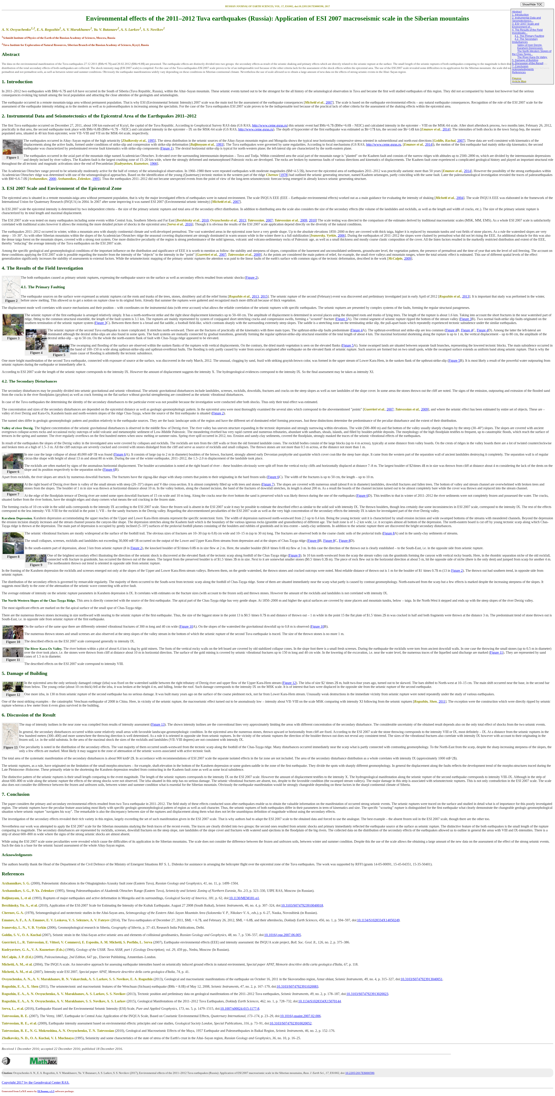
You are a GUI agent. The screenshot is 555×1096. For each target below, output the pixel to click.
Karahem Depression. (530, 48)
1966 (153, 163)
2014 (445, 129)
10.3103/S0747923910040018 (302, 905)
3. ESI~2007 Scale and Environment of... (525, 25)
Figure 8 (389, 533)
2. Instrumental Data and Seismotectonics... (526, 19)
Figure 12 (289, 683)
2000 (52, 179)
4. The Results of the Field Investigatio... (527, 31)
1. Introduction (520, 14)
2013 (242, 220)
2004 (459, 198)
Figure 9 (294, 555)
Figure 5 (348, 345)
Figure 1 (166, 148)
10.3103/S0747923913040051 (421, 979)
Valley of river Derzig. (529, 45)
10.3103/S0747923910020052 (291, 1023)
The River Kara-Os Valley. (532, 57)
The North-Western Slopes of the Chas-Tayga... (531, 53)
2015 (264, 296)
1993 (219, 144)
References (519, 72)
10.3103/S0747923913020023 (367, 994)
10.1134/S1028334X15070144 (319, 1001)
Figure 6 (120, 454)
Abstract (517, 11)
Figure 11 (496, 652)
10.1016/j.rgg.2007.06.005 (282, 935)
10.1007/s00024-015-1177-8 (239, 1008)
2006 (341, 235)
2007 (329, 102)
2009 (303, 220)
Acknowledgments (523, 69)
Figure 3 (342, 319)
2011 (442, 701)
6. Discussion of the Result (527, 63)
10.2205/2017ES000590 (359, 1073)
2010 (205, 220)
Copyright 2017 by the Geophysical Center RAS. (35, 1082)
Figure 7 (268, 484)
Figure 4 (356, 330)
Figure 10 (186, 626)
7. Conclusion (520, 66)
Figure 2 (251, 277)
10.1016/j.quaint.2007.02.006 (300, 1016)
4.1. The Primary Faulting (529, 35)
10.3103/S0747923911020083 (297, 986)
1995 (151, 140)
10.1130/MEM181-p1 (244, 898)
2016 (188, 224)
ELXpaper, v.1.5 (46, 1091)
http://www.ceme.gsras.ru (269, 125)
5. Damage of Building (525, 60)
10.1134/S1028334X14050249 (378, 920)
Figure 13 (158, 724)
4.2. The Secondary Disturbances (525, 40)
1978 (283, 175)
